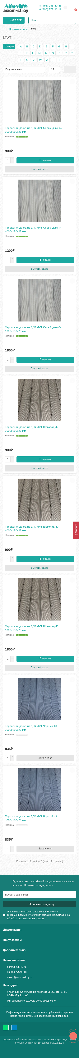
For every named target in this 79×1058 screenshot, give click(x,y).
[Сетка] (67, 69)
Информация (12, 929)
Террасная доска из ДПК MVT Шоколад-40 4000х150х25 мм (31, 528)
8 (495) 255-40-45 (50, 5)
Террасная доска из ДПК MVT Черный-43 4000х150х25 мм (31, 818)
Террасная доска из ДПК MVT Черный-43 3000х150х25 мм (31, 727)
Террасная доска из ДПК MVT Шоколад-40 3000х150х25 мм (31, 428)
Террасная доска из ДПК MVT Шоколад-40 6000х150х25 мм (31, 628)
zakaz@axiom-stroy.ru (19, 977)
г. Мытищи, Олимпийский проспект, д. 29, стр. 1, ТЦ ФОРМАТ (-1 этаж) (37, 993)
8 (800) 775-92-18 (50, 9)
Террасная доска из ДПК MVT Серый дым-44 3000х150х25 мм (33, 129)
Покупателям (12, 939)
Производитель (18, 29)
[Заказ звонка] (73, 1036)
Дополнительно (14, 950)
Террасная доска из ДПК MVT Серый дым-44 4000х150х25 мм (33, 229)
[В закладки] (72, 81)
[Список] (73, 69)
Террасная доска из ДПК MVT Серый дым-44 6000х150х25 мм (33, 329)
